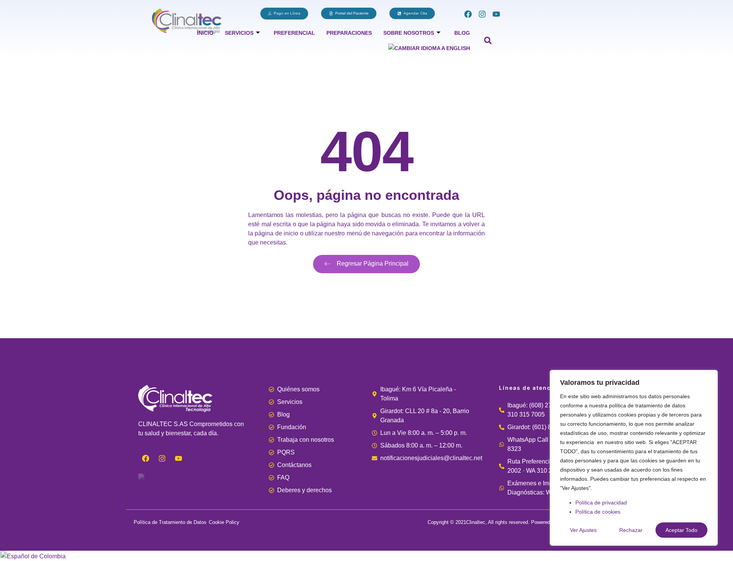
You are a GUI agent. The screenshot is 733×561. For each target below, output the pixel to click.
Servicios (239, 33)
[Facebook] (468, 14)
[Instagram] (482, 14)
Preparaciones (349, 33)
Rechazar (631, 530)
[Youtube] (496, 14)
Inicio (205, 33)
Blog (462, 33)
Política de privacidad (601, 502)
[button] (488, 40)
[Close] (709, 376)
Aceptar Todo (681, 530)
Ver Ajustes (583, 530)
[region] (634, 458)
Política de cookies (597, 512)
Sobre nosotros (408, 33)
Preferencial (294, 33)
